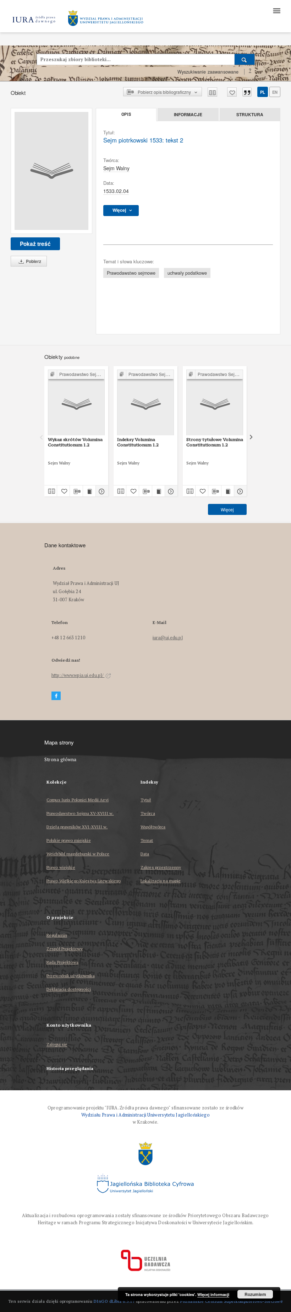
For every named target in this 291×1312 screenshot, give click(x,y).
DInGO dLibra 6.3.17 (114, 1301)
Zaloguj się (56, 1044)
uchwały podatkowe (187, 273)
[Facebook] (56, 696)
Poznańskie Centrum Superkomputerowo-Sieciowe (231, 1301)
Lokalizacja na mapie (161, 880)
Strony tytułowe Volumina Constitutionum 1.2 (214, 442)
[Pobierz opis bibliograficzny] (76, 491)
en (275, 92)
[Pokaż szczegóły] (101, 491)
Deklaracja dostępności (68, 989)
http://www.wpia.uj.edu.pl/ (77, 675)
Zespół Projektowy (64, 948)
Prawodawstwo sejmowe (131, 273)
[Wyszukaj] (245, 59)
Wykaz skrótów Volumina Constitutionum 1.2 (75, 442)
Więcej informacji (213, 1294)
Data (145, 853)
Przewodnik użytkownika (70, 975)
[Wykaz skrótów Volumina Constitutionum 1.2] (76, 403)
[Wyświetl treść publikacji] (89, 491)
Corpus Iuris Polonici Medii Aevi (77, 799)
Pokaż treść (35, 244)
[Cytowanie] (247, 92)
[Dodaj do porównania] (212, 92)
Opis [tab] (126, 114)
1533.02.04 (116, 190)
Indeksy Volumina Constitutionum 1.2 (138, 442)
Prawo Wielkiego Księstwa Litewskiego (83, 880)
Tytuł (146, 799)
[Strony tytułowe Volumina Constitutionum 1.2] (215, 403)
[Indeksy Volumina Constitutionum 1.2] (145, 403)
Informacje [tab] (188, 114)
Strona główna (60, 760)
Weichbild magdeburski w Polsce (78, 853)
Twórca (148, 813)
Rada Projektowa (62, 962)
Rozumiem (255, 1294)
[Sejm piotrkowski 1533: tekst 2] (51, 171)
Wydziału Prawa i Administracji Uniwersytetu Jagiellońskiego (145, 1115)
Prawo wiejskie (60, 867)
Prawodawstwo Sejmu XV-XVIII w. (80, 813)
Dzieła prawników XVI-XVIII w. (77, 826)
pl (262, 92)
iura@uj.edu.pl (168, 638)
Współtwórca (153, 826)
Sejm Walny (116, 168)
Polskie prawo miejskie (68, 840)
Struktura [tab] (249, 114)
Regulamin (56, 935)
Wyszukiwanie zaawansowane (208, 72)
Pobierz (33, 261)
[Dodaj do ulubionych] (232, 92)
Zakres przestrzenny (161, 867)
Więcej (227, 509)
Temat (147, 840)
